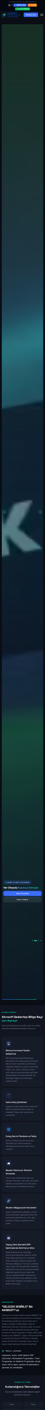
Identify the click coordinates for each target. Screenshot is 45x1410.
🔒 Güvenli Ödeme (22, 9)
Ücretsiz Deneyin (22, 900)
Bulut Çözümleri (22, 894)
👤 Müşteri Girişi (20, 5)
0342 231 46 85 (16, 2)
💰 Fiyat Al (32, 5)
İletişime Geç (31, 15)
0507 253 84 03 (30, 2)
